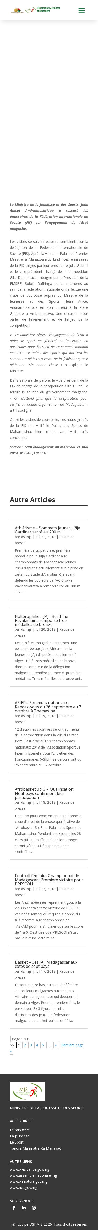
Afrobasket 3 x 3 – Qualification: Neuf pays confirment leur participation (44, 793)
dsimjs (26, 536)
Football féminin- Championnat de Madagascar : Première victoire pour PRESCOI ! (49, 880)
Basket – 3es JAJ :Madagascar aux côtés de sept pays (46, 964)
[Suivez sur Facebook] (14, 1208)
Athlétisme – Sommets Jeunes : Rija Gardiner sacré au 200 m (47, 530)
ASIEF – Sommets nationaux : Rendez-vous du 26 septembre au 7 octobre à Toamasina (48, 707)
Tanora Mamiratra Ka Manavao (35, 1148)
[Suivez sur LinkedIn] (24, 1208)
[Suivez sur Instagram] (34, 1208)
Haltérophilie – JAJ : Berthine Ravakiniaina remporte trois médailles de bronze (41, 620)
